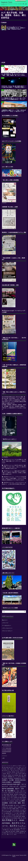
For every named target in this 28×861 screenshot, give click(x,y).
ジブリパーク (5, 622)
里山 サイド (4, 620)
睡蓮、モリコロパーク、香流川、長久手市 (9, 810)
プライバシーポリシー (7, 630)
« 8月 (3, 758)
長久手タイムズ (11, 816)
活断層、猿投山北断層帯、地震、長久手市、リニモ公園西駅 (14, 805)
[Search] (24, 611)
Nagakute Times (6, 2)
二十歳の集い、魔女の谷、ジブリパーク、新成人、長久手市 (11, 773)
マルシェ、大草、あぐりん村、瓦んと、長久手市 (15, 770)
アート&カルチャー (6, 625)
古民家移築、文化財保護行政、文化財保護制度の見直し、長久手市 (14, 778)
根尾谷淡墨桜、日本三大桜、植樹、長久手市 (13, 803)
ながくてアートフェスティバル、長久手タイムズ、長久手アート (12, 765)
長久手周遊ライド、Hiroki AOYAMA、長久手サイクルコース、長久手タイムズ (13, 823)
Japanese (19, 0)
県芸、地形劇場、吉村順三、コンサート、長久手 (18, 808)
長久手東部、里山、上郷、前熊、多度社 (9, 829)
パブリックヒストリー (7, 628)
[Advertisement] (14, 45)
